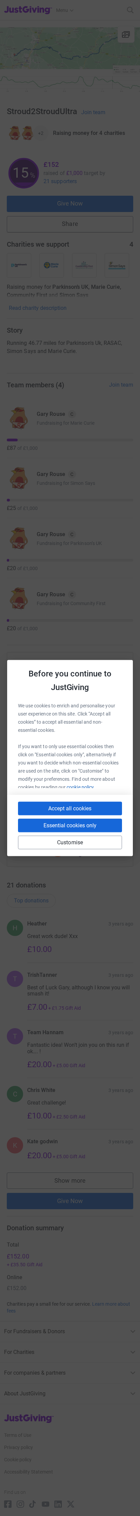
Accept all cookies (69, 808)
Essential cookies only (70, 825)
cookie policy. (81, 787)
